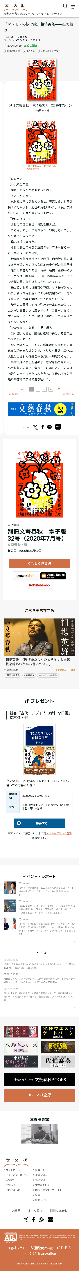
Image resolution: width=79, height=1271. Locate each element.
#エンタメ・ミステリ (28, 40)
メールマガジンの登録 (59, 833)
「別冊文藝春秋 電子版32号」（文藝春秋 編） (41, 167)
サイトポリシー (14, 1170)
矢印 (71, 941)
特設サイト (41, 1200)
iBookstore (53, 575)
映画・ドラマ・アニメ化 (48, 1190)
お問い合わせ (13, 1190)
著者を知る (41, 1174)
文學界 (15, 1210)
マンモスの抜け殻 (49, 51)
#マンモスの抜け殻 (48, 675)
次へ (59, 389)
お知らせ (10, 1185)
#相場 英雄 (29, 675)
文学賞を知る (42, 1185)
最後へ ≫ (68, 394)
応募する (31, 823)
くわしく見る (38, 563)
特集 (37, 1195)
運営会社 (10, 1180)
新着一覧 (40, 1170)
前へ (23, 389)
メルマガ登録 (39, 1094)
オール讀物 (35, 1210)
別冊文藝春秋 (13, 51)
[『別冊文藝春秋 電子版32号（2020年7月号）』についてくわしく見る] (41, 79)
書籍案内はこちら (40, 1079)
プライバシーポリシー (18, 1174)
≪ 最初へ (14, 394)
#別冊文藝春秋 (19, 36)
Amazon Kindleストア (26, 575)
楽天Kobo (39, 585)
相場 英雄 (30, 51)
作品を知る (41, 1180)
